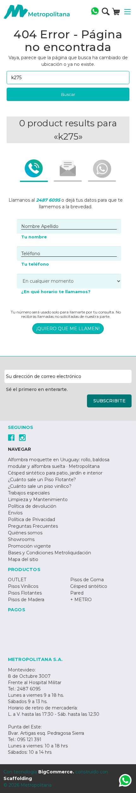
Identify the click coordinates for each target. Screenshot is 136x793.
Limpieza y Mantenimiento (38, 499)
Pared (76, 593)
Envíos (15, 513)
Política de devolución (32, 506)
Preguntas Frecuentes (33, 526)
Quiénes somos (25, 533)
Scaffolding (17, 778)
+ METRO (81, 599)
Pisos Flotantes (25, 593)
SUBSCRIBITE (109, 401)
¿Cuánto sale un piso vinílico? (39, 486)
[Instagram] (22, 437)
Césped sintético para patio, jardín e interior (55, 473)
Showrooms (21, 539)
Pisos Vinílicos (23, 586)
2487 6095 (48, 200)
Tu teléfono (35, 264)
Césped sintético (88, 586)
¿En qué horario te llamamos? (55, 291)
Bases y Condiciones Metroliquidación (49, 553)
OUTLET (17, 579)
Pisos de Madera (26, 599)
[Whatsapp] (95, 11)
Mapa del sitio (23, 559)
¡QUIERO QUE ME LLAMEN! (68, 328)
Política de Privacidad (31, 519)
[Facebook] (11, 437)
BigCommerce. (56, 772)
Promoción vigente (29, 546)
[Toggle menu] (127, 12)
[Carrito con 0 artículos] (116, 11)
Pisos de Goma (87, 579)
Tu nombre (34, 236)
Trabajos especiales (29, 493)
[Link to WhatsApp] (125, 781)
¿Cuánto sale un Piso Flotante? (42, 479)
